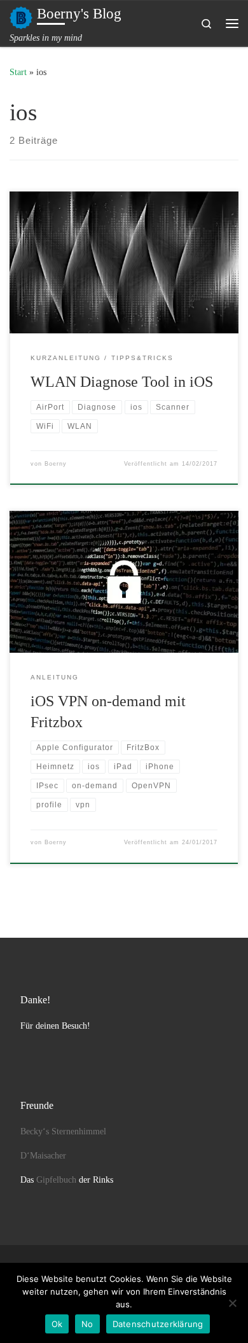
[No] (232, 1303)
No (87, 1324)
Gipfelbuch (56, 1180)
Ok (57, 1324)
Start (18, 72)
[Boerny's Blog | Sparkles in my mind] (21, 16)
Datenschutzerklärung (158, 1324)
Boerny (56, 464)
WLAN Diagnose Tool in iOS (122, 381)
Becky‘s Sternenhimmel (63, 1131)
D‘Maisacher (43, 1155)
